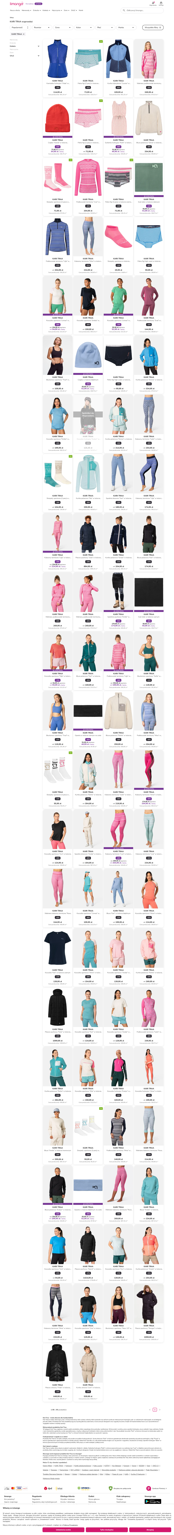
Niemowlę (92, 1502)
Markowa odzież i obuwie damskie (131, 1470)
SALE (12, 56)
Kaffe (126, 1474)
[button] (161, 4)
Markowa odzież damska (88, 1474)
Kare (148, 1466)
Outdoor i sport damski (90, 1470)
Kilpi (101, 1474)
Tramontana (63, 1470)
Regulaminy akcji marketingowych (44, 1502)
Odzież (74, 1474)
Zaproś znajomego (11, 1502)
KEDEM (141, 1466)
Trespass (54, 1470)
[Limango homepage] (17, 4)
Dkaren (67, 1474)
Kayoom (126, 1466)
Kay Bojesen (116, 1466)
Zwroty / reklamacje (67, 1502)
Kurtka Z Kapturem (138, 1474)
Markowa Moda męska (51, 1478)
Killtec (107, 1474)
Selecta (45, 1470)
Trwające (119, 1499)
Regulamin (36, 1499)
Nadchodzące (121, 1502)
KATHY (107, 1466)
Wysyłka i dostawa (67, 1499)
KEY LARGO (75, 1470)
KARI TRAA (58, 1466)
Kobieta (13, 46)
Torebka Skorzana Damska (52, 1474)
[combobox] (142, 10)
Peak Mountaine (152, 1470)
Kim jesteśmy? (9, 1499)
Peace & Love (117, 1474)
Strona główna (93, 1499)
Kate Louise (97, 1466)
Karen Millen (47, 1466)
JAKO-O (155, 1466)
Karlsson (68, 1466)
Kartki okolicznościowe (82, 1466)
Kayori (134, 1466)
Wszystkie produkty (109, 1470)
